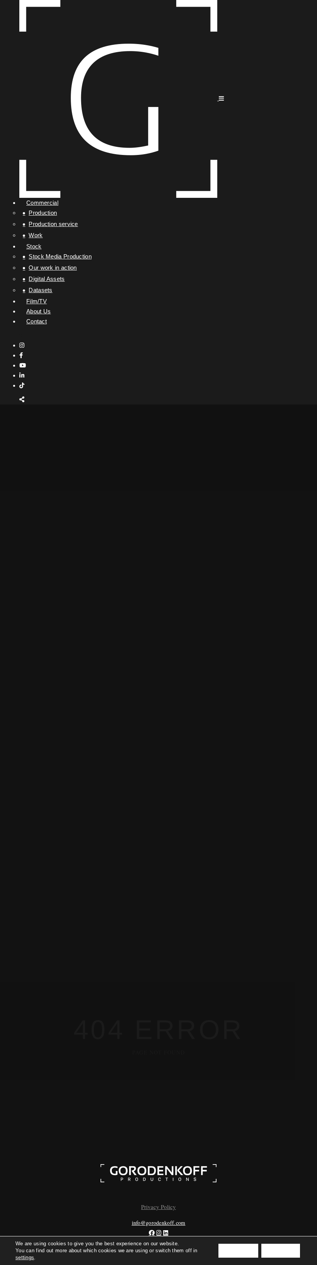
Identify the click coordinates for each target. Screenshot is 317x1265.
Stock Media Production (60, 256)
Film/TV (36, 301)
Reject (280, 1251)
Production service (53, 224)
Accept (238, 1251)
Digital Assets (47, 278)
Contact (36, 321)
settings (24, 1257)
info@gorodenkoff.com (159, 1222)
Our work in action (53, 267)
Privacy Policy (158, 1207)
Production (43, 212)
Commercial (42, 202)
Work (36, 235)
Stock (34, 246)
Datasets (40, 290)
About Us (38, 311)
